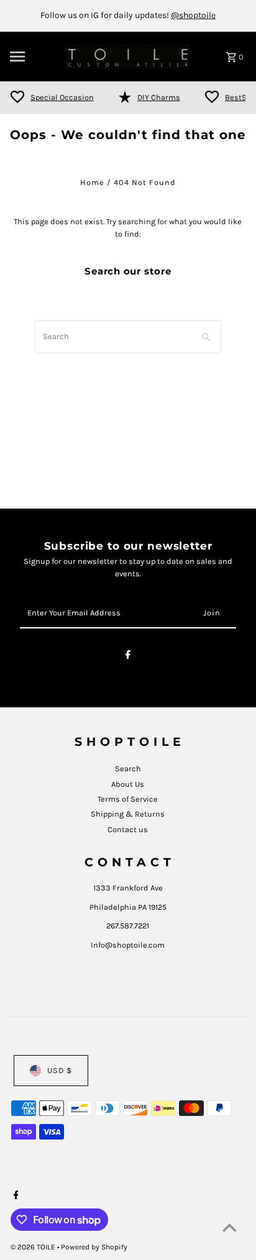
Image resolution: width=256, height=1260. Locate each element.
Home (92, 182)
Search (128, 768)
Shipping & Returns (128, 813)
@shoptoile (193, 15)
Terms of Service (128, 799)
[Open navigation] (33, 56)
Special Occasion (62, 97)
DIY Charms (158, 97)
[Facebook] (128, 656)
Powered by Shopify (94, 1247)
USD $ (59, 1070)
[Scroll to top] (230, 1227)
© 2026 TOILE (34, 1247)
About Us (127, 784)
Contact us (127, 829)
